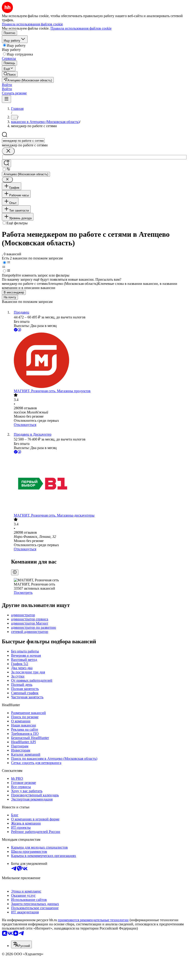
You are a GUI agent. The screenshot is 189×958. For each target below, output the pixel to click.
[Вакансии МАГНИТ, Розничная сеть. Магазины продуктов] (99, 361)
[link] (10, 74)
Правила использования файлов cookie (81, 28)
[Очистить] (8, 151)
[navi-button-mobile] (6, 99)
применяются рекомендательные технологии (93, 920)
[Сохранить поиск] (6, 163)
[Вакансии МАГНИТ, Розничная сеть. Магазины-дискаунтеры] (99, 484)
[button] (7, 85)
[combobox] (23, 140)
